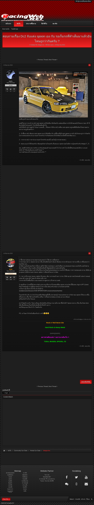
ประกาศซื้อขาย (31, 23)
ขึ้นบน (88, 499)
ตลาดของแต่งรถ (10, 473)
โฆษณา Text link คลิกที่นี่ (47, 481)
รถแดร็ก (25, 487)
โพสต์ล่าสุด (14, 29)
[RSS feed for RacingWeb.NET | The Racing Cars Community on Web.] (92, 497)
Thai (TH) (5, 499)
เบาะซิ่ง (25, 473)
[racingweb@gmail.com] (86, 484)
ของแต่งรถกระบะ (10, 491)
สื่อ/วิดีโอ (44, 23)
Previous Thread (43, 59)
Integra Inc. (41, 45)
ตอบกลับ (87, 160)
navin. (52, 45)
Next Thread (52, 59)
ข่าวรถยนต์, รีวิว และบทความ (47, 479)
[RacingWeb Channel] (86, 477)
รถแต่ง (10, 477)
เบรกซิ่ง (10, 485)
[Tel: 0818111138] (76, 484)
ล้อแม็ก (10, 483)
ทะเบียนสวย (25, 481)
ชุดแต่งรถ (24, 475)
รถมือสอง (24, 477)
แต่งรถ (10, 479)
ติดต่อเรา (72, 499)
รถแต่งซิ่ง (24, 479)
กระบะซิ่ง (24, 485)
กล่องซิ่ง (10, 487)
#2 (89, 253)
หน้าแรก (8, 23)
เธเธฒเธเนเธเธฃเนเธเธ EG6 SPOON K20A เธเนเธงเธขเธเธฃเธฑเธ (40, 291)
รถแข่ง (25, 489)
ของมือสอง (10, 475)
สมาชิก (55, 23)
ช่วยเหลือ (77, 499)
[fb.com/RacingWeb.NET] (67, 477)
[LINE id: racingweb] (67, 484)
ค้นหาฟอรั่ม (5, 29)
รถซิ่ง (25, 491)
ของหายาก (10, 489)
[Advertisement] (47, 180)
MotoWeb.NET (47, 477)
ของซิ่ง (10, 481)
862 (7, 279)
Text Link (47, 475)
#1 (89, 65)
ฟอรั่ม (18, 23)
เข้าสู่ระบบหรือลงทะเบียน (83, 1)
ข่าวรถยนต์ (25, 483)
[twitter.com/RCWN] (76, 477)
